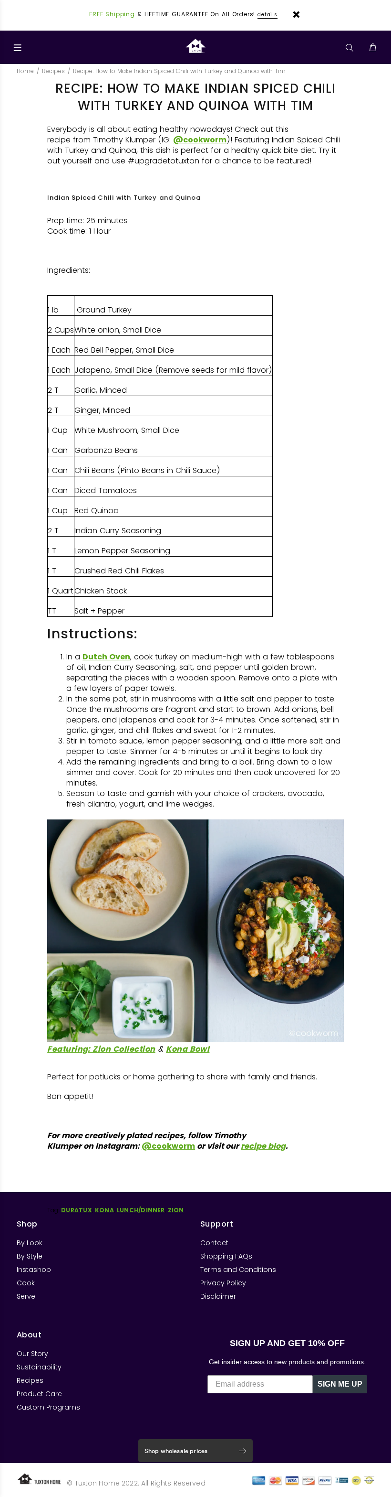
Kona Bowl (187, 1049)
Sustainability (39, 1367)
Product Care (39, 1394)
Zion (176, 1210)
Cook (26, 1283)
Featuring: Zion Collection (101, 1049)
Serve (26, 1296)
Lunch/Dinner (141, 1210)
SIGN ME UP (340, 1384)
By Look (29, 1243)
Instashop (34, 1269)
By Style (29, 1256)
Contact (214, 1243)
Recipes (53, 71)
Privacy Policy (223, 1283)
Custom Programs (48, 1407)
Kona (104, 1210)
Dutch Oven (106, 656)
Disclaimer (218, 1296)
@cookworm (199, 139)
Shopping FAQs (226, 1256)
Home (25, 71)
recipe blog (263, 1146)
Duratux (76, 1210)
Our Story (32, 1353)
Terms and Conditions (238, 1269)
